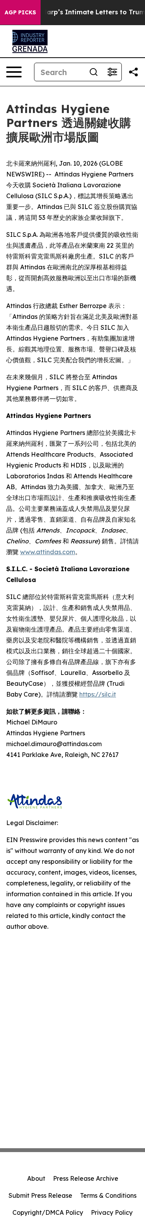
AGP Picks (20, 12)
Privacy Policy (112, 1212)
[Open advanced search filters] (112, 72)
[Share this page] (133, 72)
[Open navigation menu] (14, 72)
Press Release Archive (85, 1178)
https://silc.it (97, 694)
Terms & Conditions (108, 1195)
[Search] (93, 72)
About (36, 1178)
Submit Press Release (40, 1195)
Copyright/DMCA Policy (47, 1212)
